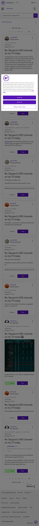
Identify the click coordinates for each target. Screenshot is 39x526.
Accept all (19, 97)
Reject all (19, 102)
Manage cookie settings (19, 106)
